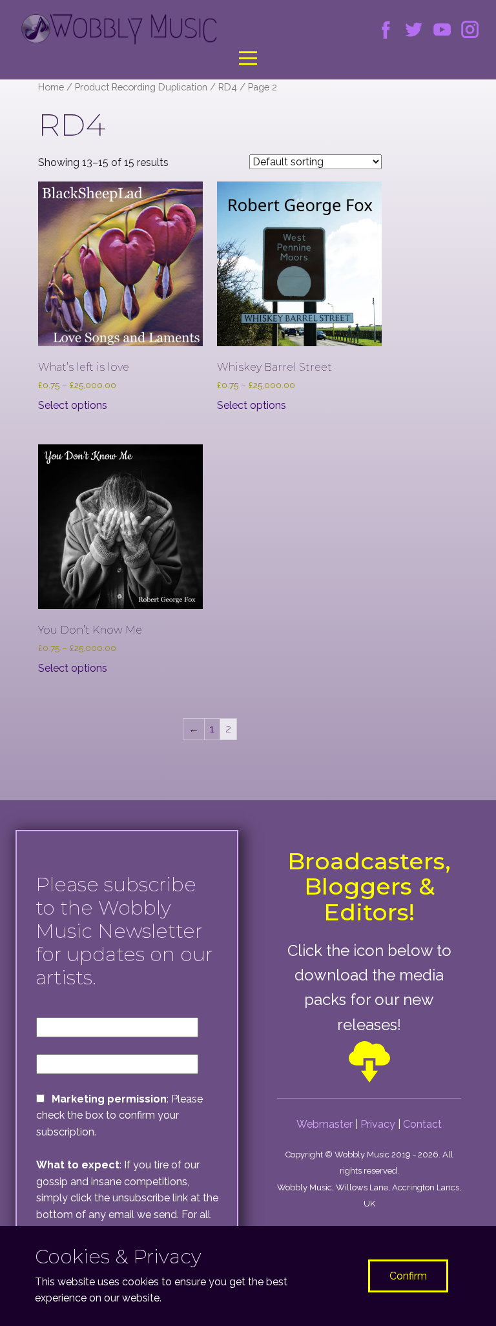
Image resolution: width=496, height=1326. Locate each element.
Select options (72, 405)
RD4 (227, 86)
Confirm (408, 1276)
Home (51, 86)
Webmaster (324, 1124)
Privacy (377, 1124)
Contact (422, 1124)
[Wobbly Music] (119, 29)
